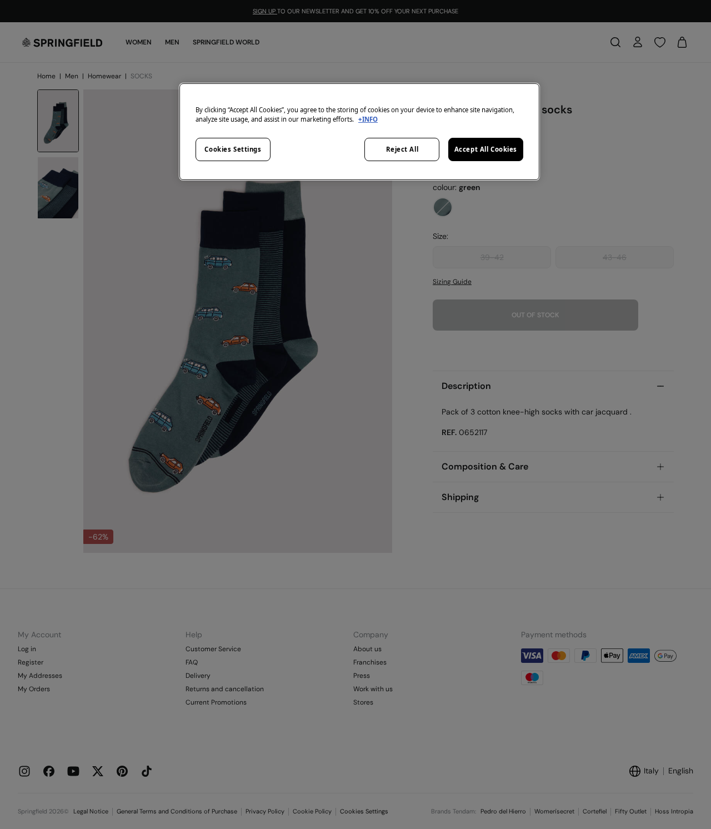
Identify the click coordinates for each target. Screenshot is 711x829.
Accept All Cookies (485, 149)
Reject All (402, 149)
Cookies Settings (232, 149)
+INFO (368, 119)
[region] (359, 132)
